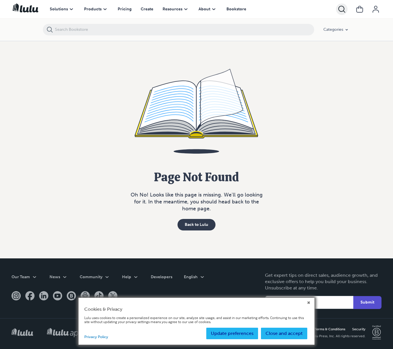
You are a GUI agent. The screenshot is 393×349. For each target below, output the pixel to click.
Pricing (124, 9)
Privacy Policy (96, 337)
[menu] (71, 9)
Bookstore (236, 9)
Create (147, 9)
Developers (161, 276)
